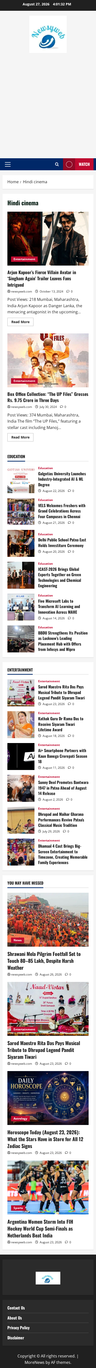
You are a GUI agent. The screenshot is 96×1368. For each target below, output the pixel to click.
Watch (84, 164)
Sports (18, 1208)
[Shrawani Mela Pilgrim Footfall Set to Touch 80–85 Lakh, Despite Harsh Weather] (48, 920)
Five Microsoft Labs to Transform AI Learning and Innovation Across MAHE (20, 607)
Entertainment (24, 259)
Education (45, 468)
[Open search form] (57, 164)
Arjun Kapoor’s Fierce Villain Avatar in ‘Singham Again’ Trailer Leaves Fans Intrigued (48, 239)
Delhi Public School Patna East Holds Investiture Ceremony (20, 543)
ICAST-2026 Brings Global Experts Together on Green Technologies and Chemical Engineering (20, 575)
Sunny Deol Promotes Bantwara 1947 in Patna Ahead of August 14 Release (20, 788)
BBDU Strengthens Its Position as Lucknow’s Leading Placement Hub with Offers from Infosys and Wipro (20, 638)
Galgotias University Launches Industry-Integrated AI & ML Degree (20, 479)
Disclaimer (15, 1338)
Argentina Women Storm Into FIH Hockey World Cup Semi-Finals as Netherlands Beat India (40, 1228)
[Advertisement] (48, 103)
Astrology (20, 1118)
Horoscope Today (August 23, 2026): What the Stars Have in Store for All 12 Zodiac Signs (45, 1138)
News (18, 940)
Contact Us (16, 1308)
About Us (14, 1318)
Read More (22, 321)
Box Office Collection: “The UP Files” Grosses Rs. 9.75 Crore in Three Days (48, 360)
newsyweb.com (21, 291)
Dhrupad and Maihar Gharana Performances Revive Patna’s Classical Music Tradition (20, 820)
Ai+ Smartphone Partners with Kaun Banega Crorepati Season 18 (20, 756)
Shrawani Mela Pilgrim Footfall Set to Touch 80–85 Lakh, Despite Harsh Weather (44, 960)
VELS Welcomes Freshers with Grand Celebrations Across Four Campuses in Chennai (20, 511)
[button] (7, 164)
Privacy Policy (18, 1328)
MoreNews (35, 1362)
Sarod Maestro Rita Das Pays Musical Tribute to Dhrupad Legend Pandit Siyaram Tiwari (20, 692)
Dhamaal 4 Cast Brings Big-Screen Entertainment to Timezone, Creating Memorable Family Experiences (20, 852)
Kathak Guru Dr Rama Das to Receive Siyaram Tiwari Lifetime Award (20, 724)
